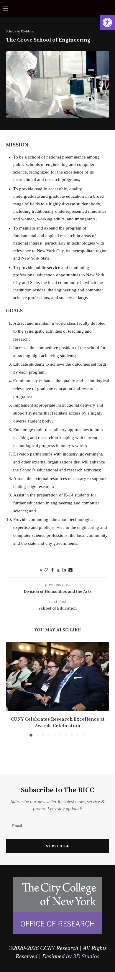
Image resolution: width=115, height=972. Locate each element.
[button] (11, 689)
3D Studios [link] (86, 956)
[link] (107, 22)
